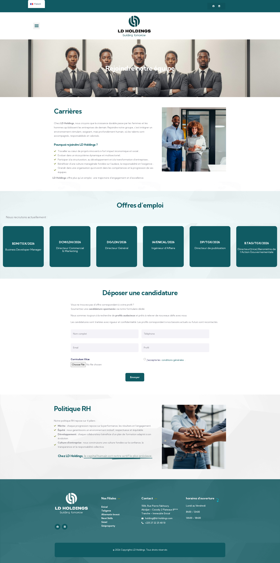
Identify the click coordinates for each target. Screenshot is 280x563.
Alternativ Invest (110, 514)
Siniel (104, 522)
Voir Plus (23, 246)
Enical (104, 506)
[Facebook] (213, 6)
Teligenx (106, 510)
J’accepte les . (166, 359)
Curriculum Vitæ (80, 359)
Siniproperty (108, 525)
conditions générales (173, 359)
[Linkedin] (219, 6)
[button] (36, 26)
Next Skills (107, 518)
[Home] (134, 26)
